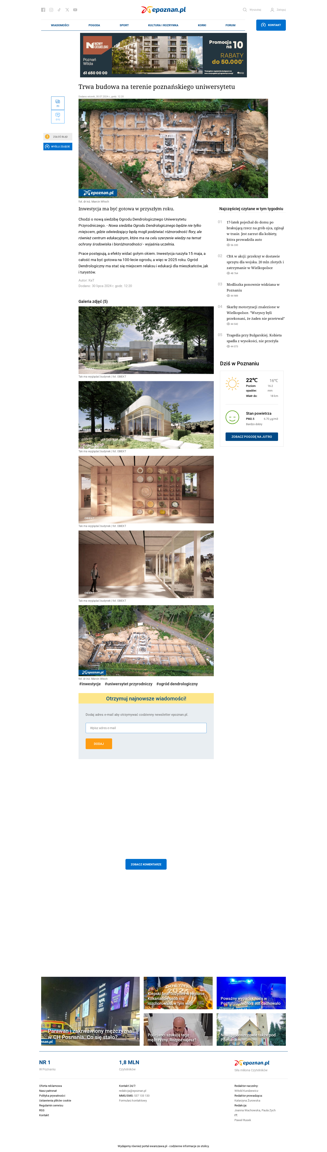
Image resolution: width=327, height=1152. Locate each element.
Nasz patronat (48, 1090)
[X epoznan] (67, 10)
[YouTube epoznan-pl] (75, 10)
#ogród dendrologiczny (177, 683)
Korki (202, 25)
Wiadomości (60, 25)
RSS (41, 1110)
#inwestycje (90, 683)
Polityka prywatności (52, 1095)
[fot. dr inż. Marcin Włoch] (146, 148)
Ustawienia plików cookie (55, 1100)
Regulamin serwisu (51, 1105)
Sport (124, 25)
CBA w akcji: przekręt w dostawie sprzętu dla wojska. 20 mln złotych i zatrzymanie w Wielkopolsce (255, 262)
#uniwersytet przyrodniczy (128, 683)
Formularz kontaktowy (133, 1100)
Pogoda (94, 25)
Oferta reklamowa (50, 1086)
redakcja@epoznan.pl (132, 1090)
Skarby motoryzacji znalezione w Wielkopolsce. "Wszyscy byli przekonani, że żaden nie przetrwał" (256, 313)
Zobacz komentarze (146, 864)
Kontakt (274, 25)
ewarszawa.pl (158, 1146)
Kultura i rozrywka (163, 25)
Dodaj (99, 744)
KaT (91, 280)
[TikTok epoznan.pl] (59, 10)
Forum (230, 25)
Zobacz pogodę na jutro (252, 437)
